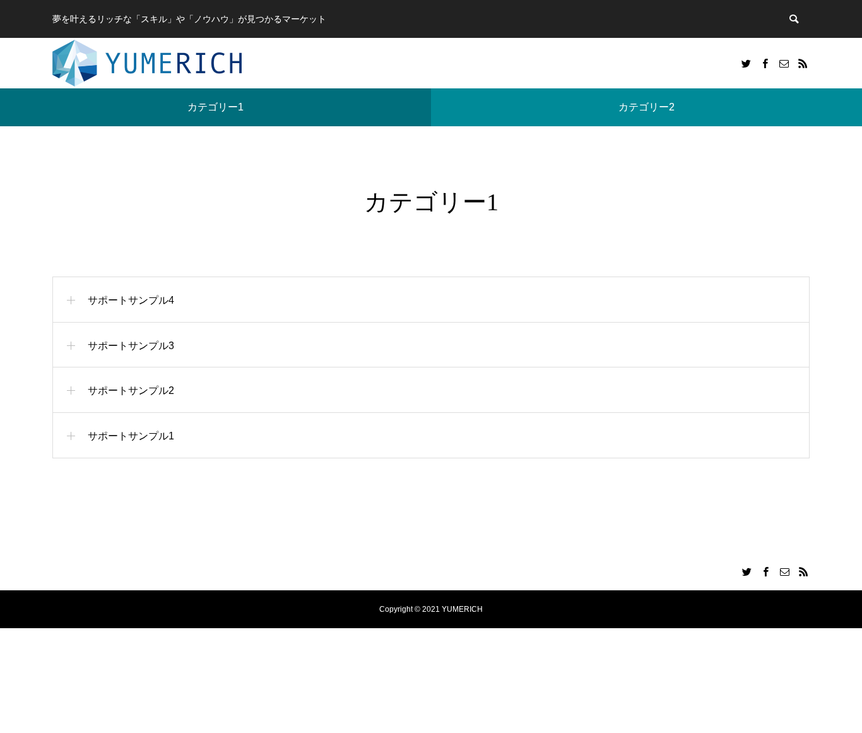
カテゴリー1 (215, 107)
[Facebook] (764, 63)
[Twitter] (745, 63)
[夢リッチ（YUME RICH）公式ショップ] (147, 63)
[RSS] (802, 63)
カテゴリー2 (646, 107)
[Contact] (783, 63)
